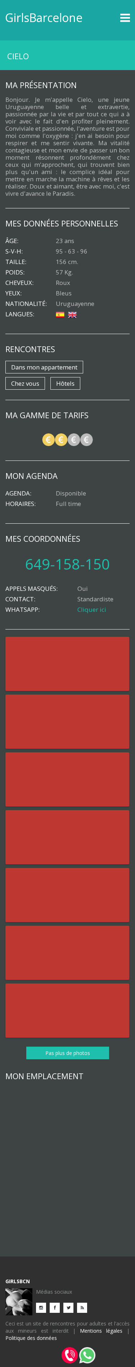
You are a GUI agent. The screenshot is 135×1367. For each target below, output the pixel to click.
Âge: (11, 241)
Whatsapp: (22, 609)
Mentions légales (101, 1330)
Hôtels (65, 383)
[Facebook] (56, 1307)
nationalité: (26, 303)
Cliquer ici (91, 609)
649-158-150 (67, 564)
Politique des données (31, 1337)
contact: (20, 599)
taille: (15, 261)
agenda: (18, 493)
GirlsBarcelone (43, 17)
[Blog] (84, 1307)
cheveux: (19, 282)
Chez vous (25, 383)
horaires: (20, 503)
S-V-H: (14, 251)
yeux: (13, 293)
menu (114, 17)
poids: (14, 272)
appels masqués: (31, 588)
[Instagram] (43, 1307)
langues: (19, 314)
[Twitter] (70, 1307)
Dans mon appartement (44, 367)
